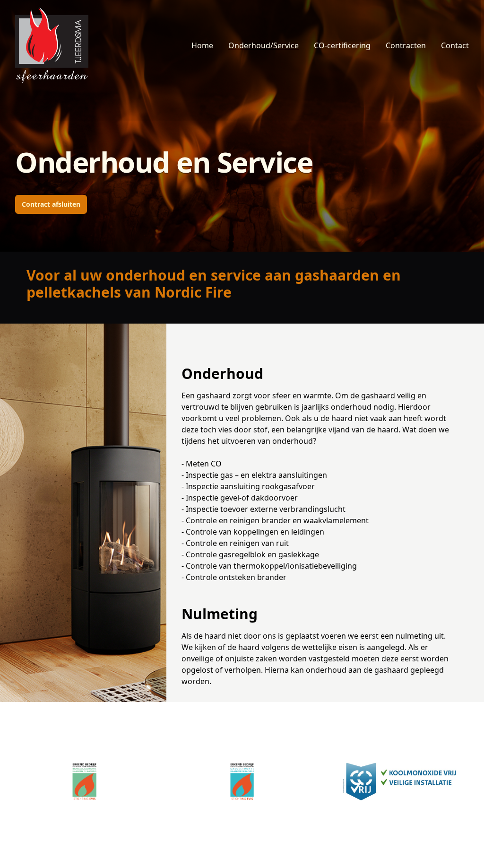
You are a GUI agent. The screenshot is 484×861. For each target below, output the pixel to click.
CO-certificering (342, 45)
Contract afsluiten (51, 204)
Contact (455, 45)
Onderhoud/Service (263, 45)
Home (202, 45)
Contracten (406, 45)
